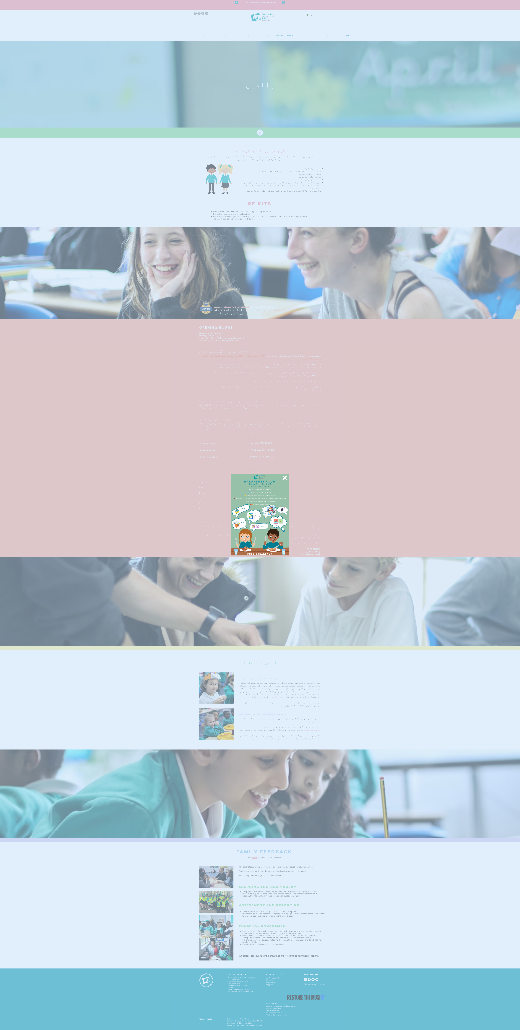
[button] (284, 477)
